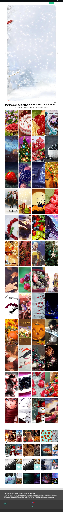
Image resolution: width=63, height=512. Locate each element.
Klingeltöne (5, 504)
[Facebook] (32, 503)
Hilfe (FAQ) (32, 506)
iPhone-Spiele (5, 503)
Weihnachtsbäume (46, 107)
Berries (21, 107)
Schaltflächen (37, 107)
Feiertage (18, 107)
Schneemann (25, 107)
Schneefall (41, 107)
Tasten (33, 107)
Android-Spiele (5, 502)
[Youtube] (34, 503)
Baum (31, 107)
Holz (28, 107)
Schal (15, 107)
